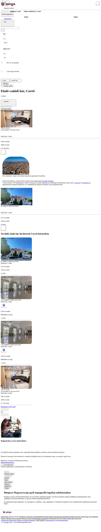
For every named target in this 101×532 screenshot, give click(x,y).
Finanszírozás (58, 517)
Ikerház (7, 478)
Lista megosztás (8, 465)
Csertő (6, 472)
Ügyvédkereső (93, 517)
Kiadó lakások (16, 518)
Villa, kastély (8, 482)
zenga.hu (77, 183)
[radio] (26, 17)
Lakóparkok (45, 518)
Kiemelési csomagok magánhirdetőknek (31, 517)
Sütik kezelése (40, 520)
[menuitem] (7, 8)
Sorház (7, 488)
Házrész (7, 484)
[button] (7, 2)
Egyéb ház (8, 486)
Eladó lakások (49, 517)
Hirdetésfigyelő (54, 518)
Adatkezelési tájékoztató (8, 520)
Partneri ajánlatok (6, 518)
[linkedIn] (5, 515)
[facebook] (1, 515)
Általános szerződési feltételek (25, 520)
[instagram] (3, 515)
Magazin (24, 518)
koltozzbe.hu (86, 183)
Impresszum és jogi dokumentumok (56, 520)
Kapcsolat (78, 518)
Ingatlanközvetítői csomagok (72, 517)
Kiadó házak (85, 517)
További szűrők (7, 86)
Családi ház (8, 476)
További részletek (48, 181)
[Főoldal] (6, 11)
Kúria (6, 480)
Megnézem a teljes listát (8, 407)
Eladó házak (5, 517)
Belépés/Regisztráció (7, 462)
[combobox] (7, 23)
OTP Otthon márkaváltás (67, 518)
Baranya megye (9, 474)
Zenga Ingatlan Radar (34, 518)
